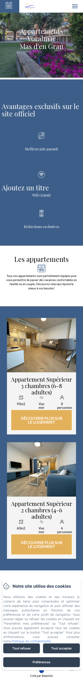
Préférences (41, 662)
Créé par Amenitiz (41, 675)
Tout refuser (21, 648)
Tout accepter (61, 648)
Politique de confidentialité (31, 641)
